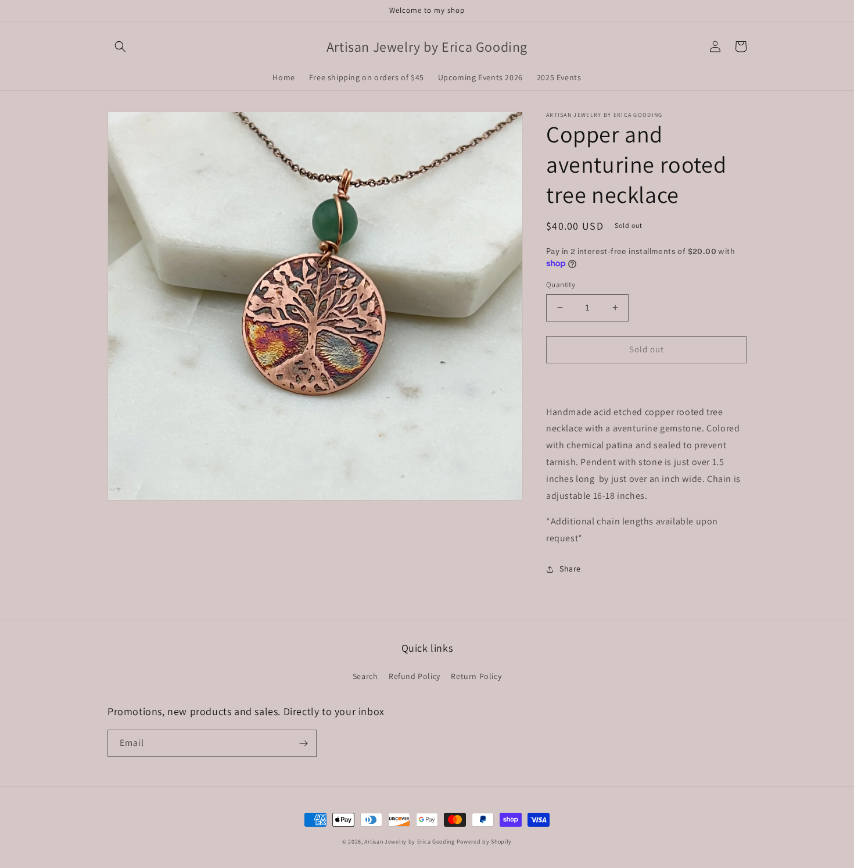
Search (365, 676)
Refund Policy (414, 676)
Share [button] (570, 568)
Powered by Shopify (484, 841)
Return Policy (476, 676)
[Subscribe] (303, 743)
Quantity (560, 285)
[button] (120, 46)
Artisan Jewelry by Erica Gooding (409, 841)
